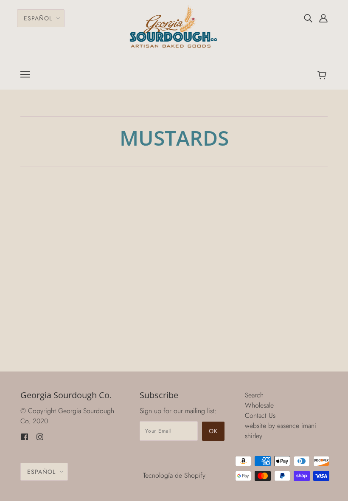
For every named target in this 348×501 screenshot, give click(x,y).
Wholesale (259, 405)
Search (254, 395)
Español (38, 18)
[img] (308, 17)
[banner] (174, 26)
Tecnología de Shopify (174, 475)
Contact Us (260, 415)
